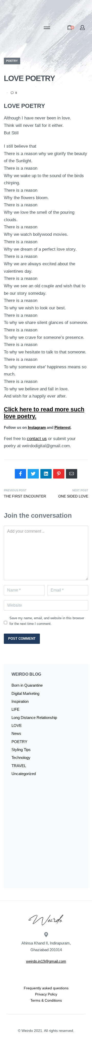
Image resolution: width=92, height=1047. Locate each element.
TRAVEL (19, 766)
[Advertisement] (46, 834)
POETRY (12, 60)
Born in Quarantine (27, 685)
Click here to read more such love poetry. (44, 413)
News (16, 733)
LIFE (15, 709)
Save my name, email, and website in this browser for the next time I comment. (46, 621)
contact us (37, 438)
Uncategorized (24, 773)
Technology (21, 757)
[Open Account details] (83, 27)
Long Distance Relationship (34, 717)
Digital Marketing (25, 693)
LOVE (17, 725)
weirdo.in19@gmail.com (46, 961)
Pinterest (62, 427)
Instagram (37, 427)
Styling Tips (21, 749)
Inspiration (20, 701)
